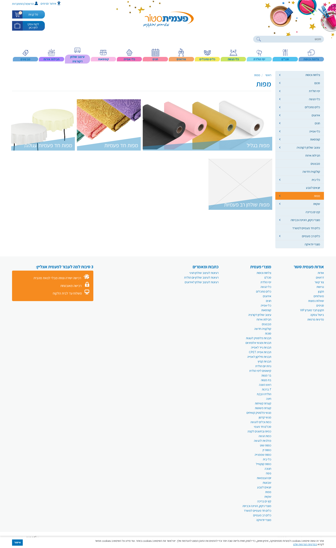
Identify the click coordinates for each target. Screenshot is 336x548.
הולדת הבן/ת (264, 394)
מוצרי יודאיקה (312, 244)
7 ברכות (266, 389)
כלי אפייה (314, 131)
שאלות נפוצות (316, 301)
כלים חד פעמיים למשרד (306, 228)
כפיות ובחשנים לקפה (259, 431)
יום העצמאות (264, 478)
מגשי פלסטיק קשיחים (259, 413)
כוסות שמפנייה (263, 455)
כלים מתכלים (312, 107)
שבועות (267, 483)
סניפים (320, 305)
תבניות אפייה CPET (260, 352)
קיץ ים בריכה (313, 212)
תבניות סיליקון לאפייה (259, 357)
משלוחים (319, 296)
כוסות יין (267, 450)
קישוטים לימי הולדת (260, 371)
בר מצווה (266, 375)
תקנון (321, 291)
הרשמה (29, 4)
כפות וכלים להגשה (260, 422)
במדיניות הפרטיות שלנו (305, 544)
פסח (268, 473)
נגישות (320, 287)
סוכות (268, 333)
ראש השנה (265, 385)
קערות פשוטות (263, 408)
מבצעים (315, 163)
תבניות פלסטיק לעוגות (258, 338)
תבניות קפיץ (264, 361)
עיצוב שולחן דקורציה (308, 147)
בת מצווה (266, 380)
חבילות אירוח (312, 155)
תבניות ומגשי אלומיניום (258, 343)
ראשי (268, 75)
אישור (17, 542)
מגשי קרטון (265, 417)
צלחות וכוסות (312, 75)
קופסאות (315, 139)
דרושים (320, 277)
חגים (317, 123)
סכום (317, 83)
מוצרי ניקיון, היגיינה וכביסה (305, 220)
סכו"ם (267, 277)
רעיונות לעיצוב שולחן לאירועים (202, 282)
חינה (268, 399)
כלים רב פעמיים (311, 236)
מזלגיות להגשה (262, 441)
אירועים (316, 115)
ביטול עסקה (317, 315)
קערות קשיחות (263, 403)
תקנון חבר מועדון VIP (312, 310)
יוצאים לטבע (313, 188)
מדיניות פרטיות (315, 319)
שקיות (316, 204)
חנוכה (268, 469)
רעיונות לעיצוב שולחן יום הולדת (201, 277)
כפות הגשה (265, 436)
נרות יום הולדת (263, 366)
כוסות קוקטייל (263, 464)
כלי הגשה (314, 99)
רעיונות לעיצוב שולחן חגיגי (204, 273)
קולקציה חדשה (311, 171)
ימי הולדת (314, 91)
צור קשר (319, 282)
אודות (321, 273)
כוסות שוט (265, 445)
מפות (317, 196)
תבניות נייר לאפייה (261, 347)
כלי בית (316, 180)
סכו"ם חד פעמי (262, 427)
